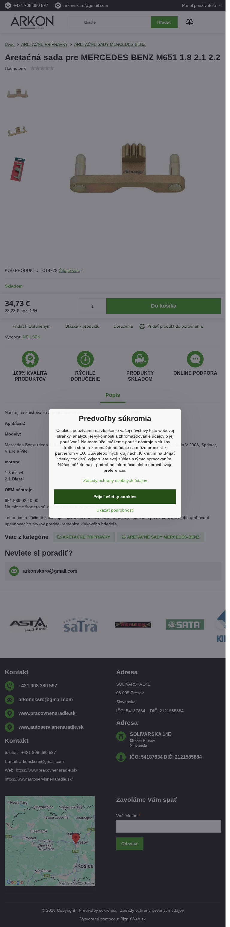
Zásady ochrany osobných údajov (115, 480)
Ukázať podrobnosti (115, 510)
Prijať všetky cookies (115, 496)
